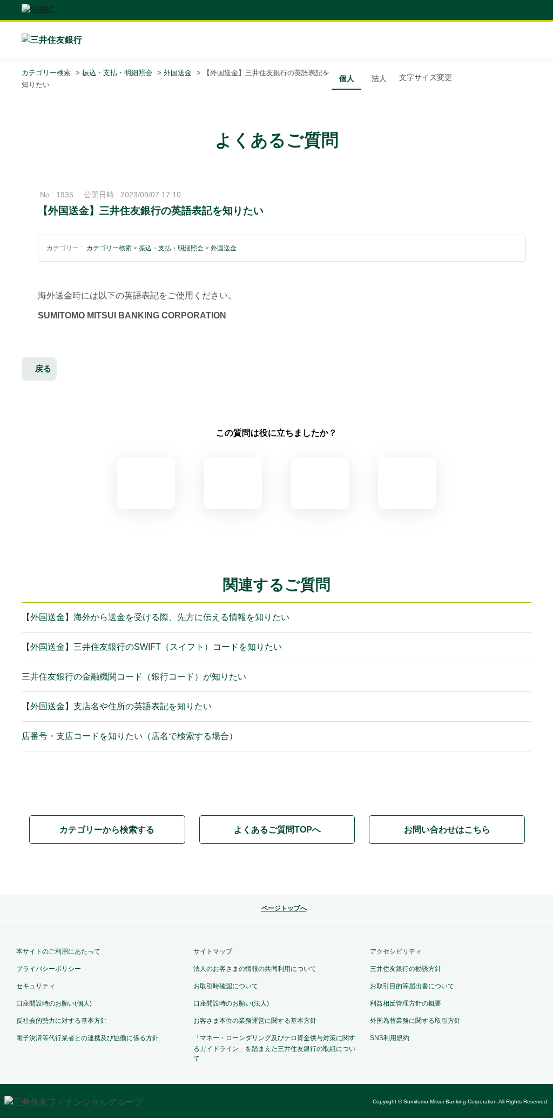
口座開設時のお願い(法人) (231, 1003)
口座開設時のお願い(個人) (54, 1003)
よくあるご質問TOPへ (277, 829)
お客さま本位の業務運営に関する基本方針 (254, 1020)
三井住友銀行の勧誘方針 (405, 969)
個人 (346, 78)
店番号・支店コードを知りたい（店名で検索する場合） (130, 736)
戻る (43, 368)
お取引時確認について (225, 986)
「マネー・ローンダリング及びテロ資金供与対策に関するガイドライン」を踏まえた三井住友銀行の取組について (274, 1048)
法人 (379, 78)
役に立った (233, 483)
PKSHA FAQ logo (276, 870)
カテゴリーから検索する (106, 829)
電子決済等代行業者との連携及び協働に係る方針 (87, 1038)
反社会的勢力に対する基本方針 (61, 1020)
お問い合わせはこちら (447, 829)
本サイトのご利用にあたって (58, 951)
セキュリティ (35, 986)
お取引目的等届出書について (412, 986)
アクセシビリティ (396, 951)
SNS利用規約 (389, 1038)
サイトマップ (212, 951)
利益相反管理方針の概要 (405, 1003)
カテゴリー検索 (46, 73)
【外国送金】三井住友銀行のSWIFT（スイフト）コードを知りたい (152, 646)
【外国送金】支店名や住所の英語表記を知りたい (117, 706)
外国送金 (178, 73)
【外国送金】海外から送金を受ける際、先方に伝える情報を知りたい (155, 617)
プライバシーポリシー (48, 969)
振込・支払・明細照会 (117, 73)
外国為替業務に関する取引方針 (415, 1020)
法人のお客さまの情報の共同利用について (254, 969)
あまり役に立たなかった (320, 483)
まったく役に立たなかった (407, 483)
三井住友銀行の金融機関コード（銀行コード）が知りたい (134, 676)
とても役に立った (146, 483)
